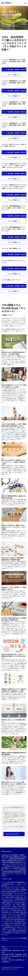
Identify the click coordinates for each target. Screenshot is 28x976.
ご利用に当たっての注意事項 (10, 855)
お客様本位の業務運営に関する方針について (14, 859)
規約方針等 (23, 870)
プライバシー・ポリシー (12, 870)
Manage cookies (6, 851)
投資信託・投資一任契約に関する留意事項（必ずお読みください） (14, 857)
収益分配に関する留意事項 (16, 859)
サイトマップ (18, 873)
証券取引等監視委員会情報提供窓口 (12, 872)
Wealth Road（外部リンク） (14, 834)
